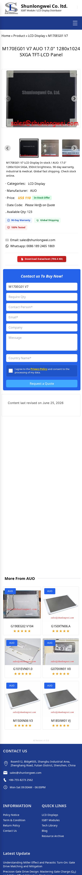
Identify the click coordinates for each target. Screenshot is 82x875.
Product (19, 36)
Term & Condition (14, 820)
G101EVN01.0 (22, 669)
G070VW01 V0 (61, 669)
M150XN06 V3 (23, 721)
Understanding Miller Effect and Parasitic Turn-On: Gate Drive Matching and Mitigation (39, 864)
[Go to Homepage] (11, 8)
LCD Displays (50, 815)
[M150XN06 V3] (23, 699)
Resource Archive (53, 836)
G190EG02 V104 (22, 626)
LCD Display (36, 36)
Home (6, 36)
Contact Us (10, 830)
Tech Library (49, 825)
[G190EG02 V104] (22, 604)
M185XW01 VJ (61, 721)
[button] (29, 148)
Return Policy (11, 825)
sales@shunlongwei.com (25, 772)
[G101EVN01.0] (23, 651)
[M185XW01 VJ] (61, 699)
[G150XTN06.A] (61, 604)
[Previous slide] (8, 99)
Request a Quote (42, 383)
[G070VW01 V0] (61, 651)
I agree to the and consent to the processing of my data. (42, 370)
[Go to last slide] (8, 148)
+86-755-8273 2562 (21, 780)
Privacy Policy (39, 369)
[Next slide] (74, 99)
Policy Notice (11, 815)
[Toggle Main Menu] (75, 23)
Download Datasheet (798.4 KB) (44, 259)
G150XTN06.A (60, 626)
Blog (44, 830)
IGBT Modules (51, 820)
